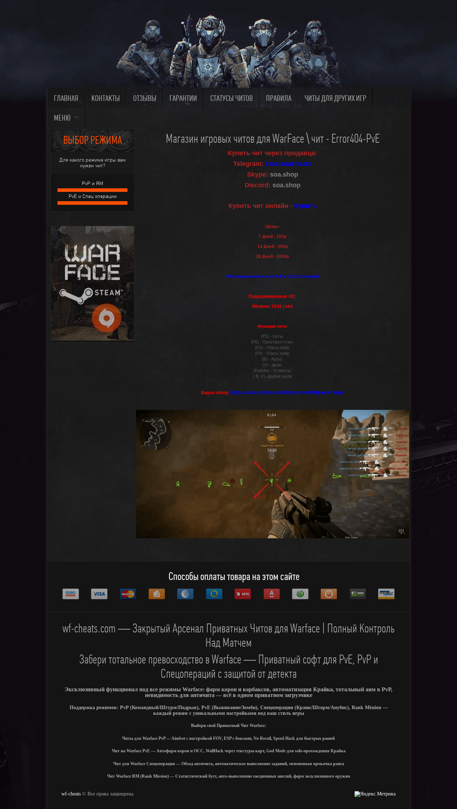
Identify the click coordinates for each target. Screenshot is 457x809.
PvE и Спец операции (93, 196)
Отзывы (144, 98)
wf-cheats (71, 794)
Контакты (105, 98)
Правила (278, 98)
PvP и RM (92, 183)
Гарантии (183, 98)
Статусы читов (231, 98)
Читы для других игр (335, 98)
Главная (66, 98)
